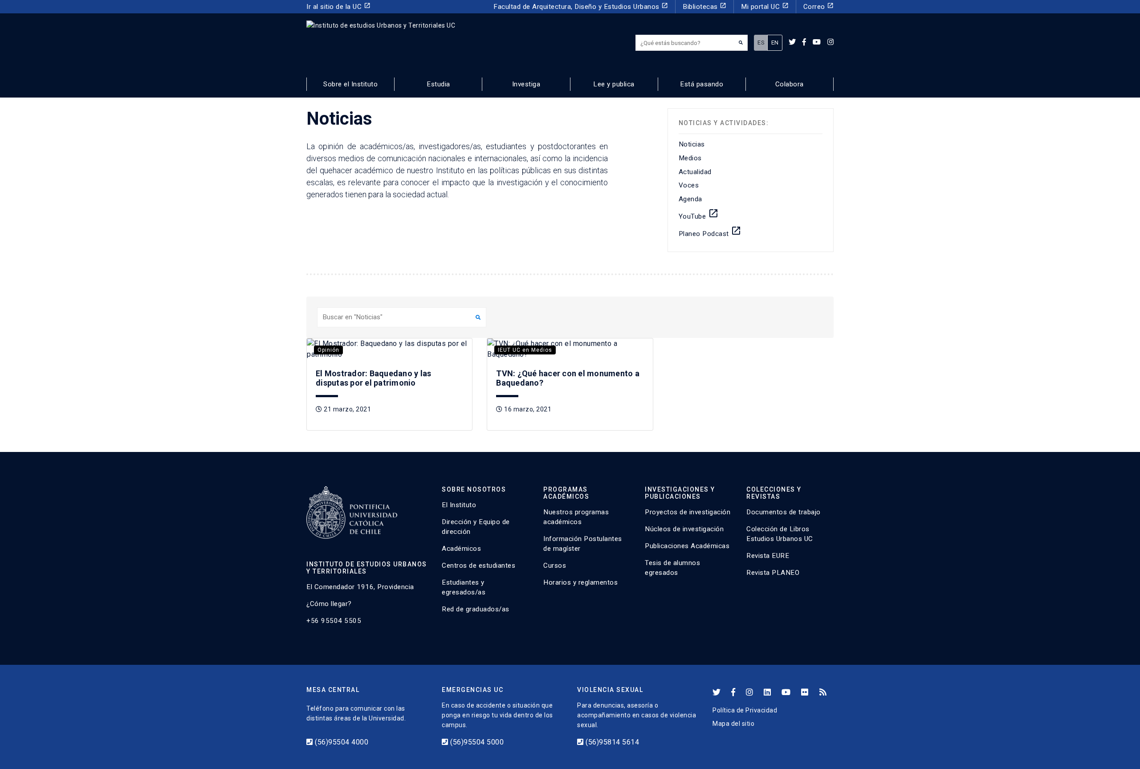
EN (775, 42)
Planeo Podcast (710, 231)
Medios (690, 158)
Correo (818, 6)
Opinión (328, 350)
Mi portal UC (765, 6)
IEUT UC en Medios (525, 350)
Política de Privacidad (744, 710)
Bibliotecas (704, 6)
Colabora (789, 84)
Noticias (692, 144)
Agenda (690, 199)
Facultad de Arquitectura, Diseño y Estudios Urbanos (580, 6)
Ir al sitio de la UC (338, 6)
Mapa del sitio (733, 723)
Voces (689, 185)
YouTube (699, 214)
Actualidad (695, 172)
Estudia (438, 84)
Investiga (526, 84)
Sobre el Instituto (350, 84)
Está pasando (701, 84)
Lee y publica (614, 84)
